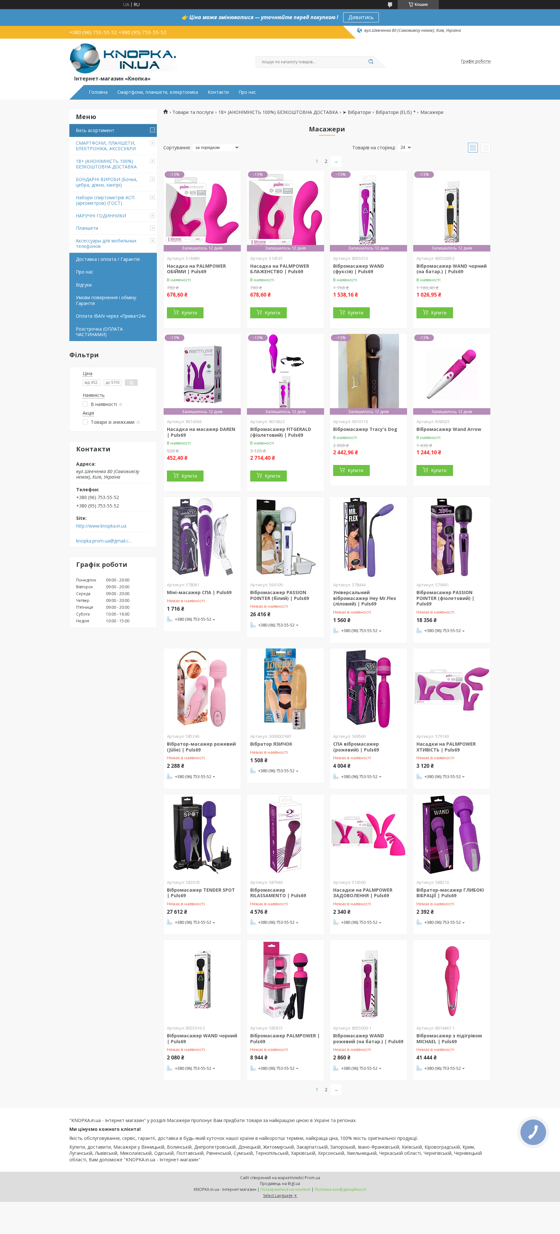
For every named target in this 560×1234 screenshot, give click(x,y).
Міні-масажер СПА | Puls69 (199, 592)
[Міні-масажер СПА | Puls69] (202, 537)
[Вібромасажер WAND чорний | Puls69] (202, 980)
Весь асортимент (95, 130)
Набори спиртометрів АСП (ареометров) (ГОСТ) (105, 200)
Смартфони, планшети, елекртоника (157, 92)
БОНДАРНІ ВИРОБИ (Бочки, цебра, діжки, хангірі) (106, 182)
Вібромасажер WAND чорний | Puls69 (202, 1038)
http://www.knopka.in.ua (101, 526)
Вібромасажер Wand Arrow (448, 429)
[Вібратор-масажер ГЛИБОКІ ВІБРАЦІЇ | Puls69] (451, 834)
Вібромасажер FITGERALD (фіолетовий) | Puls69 (280, 432)
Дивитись (361, 17)
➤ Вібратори (357, 112)
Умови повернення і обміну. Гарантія (106, 300)
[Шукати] (370, 62)
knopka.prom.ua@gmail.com (104, 541)
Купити (189, 313)
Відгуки (84, 285)
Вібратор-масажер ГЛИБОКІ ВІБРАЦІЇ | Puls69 (450, 893)
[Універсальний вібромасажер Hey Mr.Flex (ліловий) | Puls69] (368, 537)
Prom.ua (312, 1177)
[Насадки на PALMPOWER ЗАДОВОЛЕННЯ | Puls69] (368, 834)
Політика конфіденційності (340, 1189)
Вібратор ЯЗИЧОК (271, 744)
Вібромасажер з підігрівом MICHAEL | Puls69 (449, 1038)
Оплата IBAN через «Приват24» (111, 316)
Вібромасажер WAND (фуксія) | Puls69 (358, 269)
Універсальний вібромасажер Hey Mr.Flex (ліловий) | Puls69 (364, 598)
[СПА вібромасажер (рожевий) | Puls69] (368, 688)
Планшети (87, 228)
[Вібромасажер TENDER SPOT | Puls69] (202, 834)
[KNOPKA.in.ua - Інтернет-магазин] (123, 58)
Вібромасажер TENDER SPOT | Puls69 (201, 893)
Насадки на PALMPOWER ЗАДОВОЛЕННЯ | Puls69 (362, 893)
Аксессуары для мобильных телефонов (106, 244)
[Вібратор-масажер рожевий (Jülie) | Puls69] (202, 688)
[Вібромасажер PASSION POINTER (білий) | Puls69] (285, 537)
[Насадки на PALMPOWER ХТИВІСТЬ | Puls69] (451, 688)
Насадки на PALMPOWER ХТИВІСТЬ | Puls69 (446, 747)
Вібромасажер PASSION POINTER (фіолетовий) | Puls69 (445, 598)
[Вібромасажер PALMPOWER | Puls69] (285, 980)
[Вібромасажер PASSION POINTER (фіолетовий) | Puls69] (451, 537)
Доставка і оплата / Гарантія (108, 259)
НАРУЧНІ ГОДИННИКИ (101, 216)
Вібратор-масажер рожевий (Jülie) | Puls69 (201, 747)
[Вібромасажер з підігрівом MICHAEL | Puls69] (451, 980)
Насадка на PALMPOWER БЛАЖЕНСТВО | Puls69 (279, 269)
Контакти (218, 92)
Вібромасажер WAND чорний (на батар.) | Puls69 (451, 269)
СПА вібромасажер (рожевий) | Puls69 (356, 747)
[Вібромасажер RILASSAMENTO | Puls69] (285, 834)
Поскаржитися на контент (285, 1189)
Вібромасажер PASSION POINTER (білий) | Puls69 (279, 595)
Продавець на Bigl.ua (280, 1183)
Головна (98, 92)
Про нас (247, 92)
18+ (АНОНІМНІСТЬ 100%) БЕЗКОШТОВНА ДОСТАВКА (106, 164)
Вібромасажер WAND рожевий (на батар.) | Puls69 (368, 1038)
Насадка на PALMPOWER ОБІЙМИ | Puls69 (196, 269)
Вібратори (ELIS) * (396, 112)
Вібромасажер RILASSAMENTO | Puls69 (278, 893)
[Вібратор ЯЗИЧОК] (285, 688)
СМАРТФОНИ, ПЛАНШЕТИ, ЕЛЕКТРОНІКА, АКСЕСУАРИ (106, 146)
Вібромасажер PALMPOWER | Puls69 (285, 1038)
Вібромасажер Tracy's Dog (365, 429)
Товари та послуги (193, 112)
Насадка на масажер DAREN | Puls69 (201, 432)
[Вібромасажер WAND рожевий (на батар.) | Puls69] (368, 980)
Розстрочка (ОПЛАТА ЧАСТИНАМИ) (99, 332)
